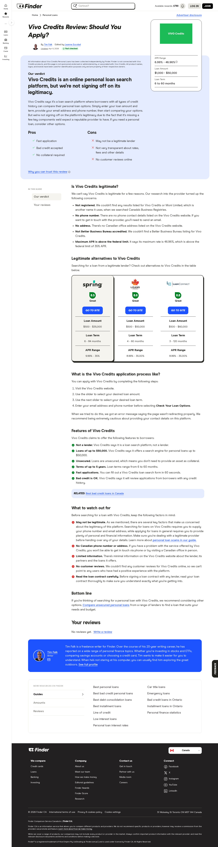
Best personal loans (106, 687)
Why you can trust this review (47, 171)
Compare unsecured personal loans (106, 605)
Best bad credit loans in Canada (105, 493)
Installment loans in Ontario (165, 706)
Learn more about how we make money (75, 829)
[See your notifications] (182, 6)
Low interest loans (105, 719)
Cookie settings (113, 812)
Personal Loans (50, 15)
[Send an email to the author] (48, 659)
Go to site (93, 310)
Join (207, 6)
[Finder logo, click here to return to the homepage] (34, 6)
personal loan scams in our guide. (174, 540)
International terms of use (62, 812)
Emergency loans (158, 693)
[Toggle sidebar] (11, 22)
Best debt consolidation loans (112, 700)
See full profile (88, 664)
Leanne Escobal (73, 44)
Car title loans (156, 687)
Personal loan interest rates (110, 725)
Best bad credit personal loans (113, 693)
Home (35, 15)
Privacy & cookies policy (90, 812)
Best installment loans (107, 706)
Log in (194, 6)
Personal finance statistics (164, 712)
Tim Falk (48, 44)
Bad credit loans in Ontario (164, 700)
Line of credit (101, 712)
